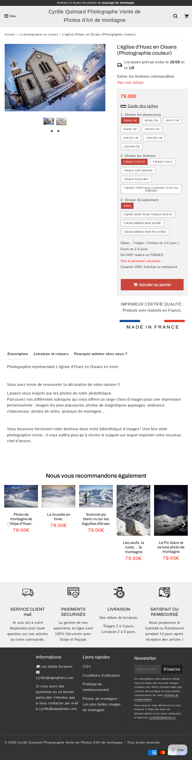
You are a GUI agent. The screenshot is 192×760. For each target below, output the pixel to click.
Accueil (10, 34)
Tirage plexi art (136, 179)
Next (99, 79)
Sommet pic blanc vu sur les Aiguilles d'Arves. (96, 518)
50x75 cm (172, 120)
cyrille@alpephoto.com (55, 678)
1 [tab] (51, 131)
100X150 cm (154, 137)
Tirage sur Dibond (138, 170)
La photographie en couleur (38, 34)
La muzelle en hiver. (58, 516)
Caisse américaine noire (142, 223)
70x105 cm (152, 129)
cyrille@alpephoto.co (162, 717)
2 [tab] (58, 131)
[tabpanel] (48, 121)
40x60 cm (151, 120)
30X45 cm (130, 120)
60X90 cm (130, 129)
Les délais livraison (57, 666)
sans (127, 205)
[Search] (175, 16)
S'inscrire (172, 669)
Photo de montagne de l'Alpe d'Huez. (21, 518)
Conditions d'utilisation (101, 675)
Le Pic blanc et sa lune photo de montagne (171, 547)
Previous (10, 79)
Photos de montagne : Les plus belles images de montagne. (102, 704)
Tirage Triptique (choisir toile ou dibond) (151, 189)
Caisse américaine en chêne (145, 231)
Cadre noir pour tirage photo (148, 214)
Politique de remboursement (96, 687)
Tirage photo (134, 161)
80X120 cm (131, 137)
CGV (87, 666)
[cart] (186, 16)
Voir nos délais (130, 83)
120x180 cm (132, 146)
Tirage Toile (162, 161)
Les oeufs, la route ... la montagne (133, 547)
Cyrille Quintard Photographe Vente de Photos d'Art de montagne (70, 742)
